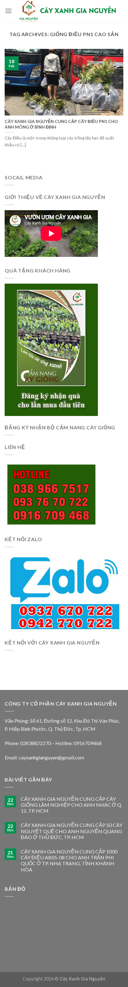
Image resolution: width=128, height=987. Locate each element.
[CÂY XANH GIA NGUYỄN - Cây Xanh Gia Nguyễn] (68, 11)
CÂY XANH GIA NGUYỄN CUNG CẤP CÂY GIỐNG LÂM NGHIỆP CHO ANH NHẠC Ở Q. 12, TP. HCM (71, 805)
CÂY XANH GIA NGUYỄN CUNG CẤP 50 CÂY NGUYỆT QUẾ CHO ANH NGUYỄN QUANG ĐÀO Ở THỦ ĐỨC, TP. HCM (71, 831)
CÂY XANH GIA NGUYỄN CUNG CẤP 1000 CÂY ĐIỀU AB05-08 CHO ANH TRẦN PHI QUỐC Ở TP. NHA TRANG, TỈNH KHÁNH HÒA (69, 860)
